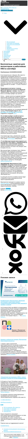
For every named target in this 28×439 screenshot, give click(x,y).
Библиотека (7, 56)
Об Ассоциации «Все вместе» (12, 407)
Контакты (6, 58)
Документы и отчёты (12, 48)
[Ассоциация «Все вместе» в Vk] (4, 1)
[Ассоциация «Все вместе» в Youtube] (5, 1)
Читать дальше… (11, 354)
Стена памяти (10, 50)
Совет (8, 46)
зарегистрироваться (6, 161)
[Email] (15, 233)
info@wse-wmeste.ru (6, 402)
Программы (7, 51)
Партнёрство (7, 55)
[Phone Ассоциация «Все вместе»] (3, 1)
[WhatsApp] (15, 215)
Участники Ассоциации (13, 43)
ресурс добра (8, 190)
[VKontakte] (15, 249)
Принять (15, 437)
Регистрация (11, 138)
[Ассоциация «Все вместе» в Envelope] (1, 1)
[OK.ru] (15, 273)
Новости (6, 54)
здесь (14, 113)
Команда (9, 47)
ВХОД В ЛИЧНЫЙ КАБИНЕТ (12, 5)
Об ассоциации (11, 41)
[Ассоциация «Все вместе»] (9, 7)
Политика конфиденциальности (12, 431)
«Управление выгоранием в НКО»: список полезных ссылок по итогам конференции (13, 377)
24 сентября (10, 112)
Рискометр (6, 52)
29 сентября (18, 112)
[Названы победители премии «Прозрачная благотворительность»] (14, 336)
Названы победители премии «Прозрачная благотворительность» (13, 340)
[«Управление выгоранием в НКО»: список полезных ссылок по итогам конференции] (14, 373)
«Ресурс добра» (5, 183)
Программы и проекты (10, 410)
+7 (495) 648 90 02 (6, 399)
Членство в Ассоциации (13, 44)
